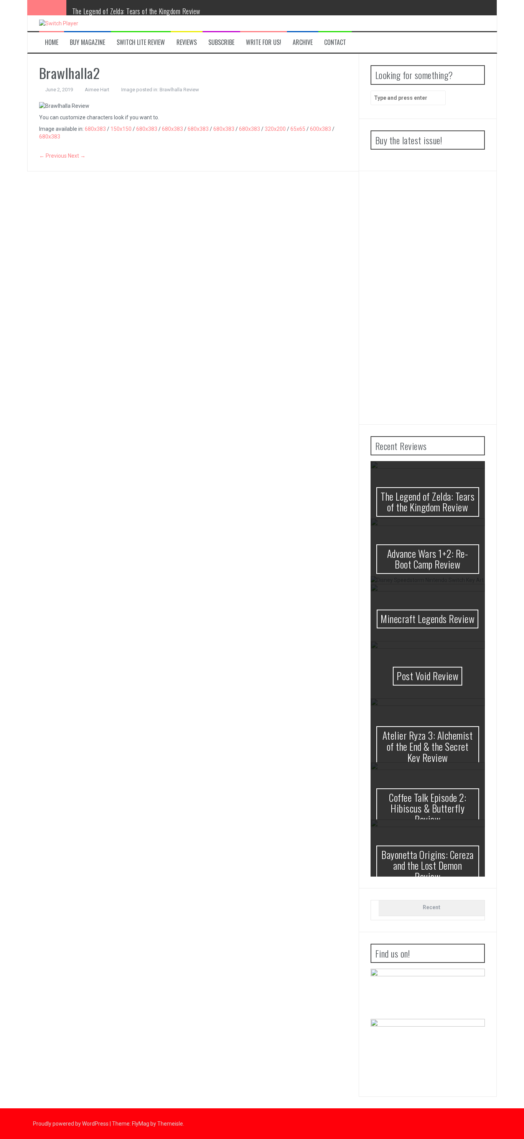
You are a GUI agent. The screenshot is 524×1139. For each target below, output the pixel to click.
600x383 (320, 129)
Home (51, 42)
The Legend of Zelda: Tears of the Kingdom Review (136, 11)
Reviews (186, 42)
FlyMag (140, 1124)
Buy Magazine (87, 42)
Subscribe (221, 42)
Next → (77, 156)
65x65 (297, 129)
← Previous (53, 156)
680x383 (95, 129)
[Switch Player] (58, 23)
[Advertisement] (428, 298)
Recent (431, 907)
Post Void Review (427, 675)
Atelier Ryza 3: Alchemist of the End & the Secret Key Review (427, 746)
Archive (303, 42)
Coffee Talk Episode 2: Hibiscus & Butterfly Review (427, 808)
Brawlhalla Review (179, 89)
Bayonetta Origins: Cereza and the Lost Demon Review (427, 865)
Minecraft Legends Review (428, 618)
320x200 (275, 129)
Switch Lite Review (141, 42)
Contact (335, 42)
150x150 (121, 129)
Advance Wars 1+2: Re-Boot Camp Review (427, 559)
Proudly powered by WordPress (71, 1124)
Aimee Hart (97, 89)
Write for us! (263, 42)
